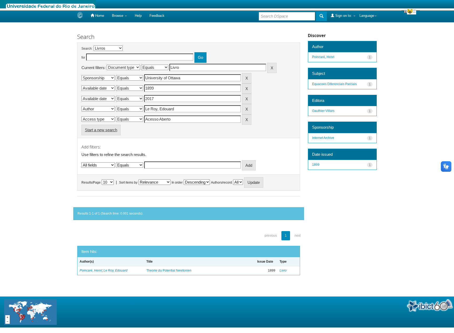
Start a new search (101, 130)
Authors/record (221, 182)
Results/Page (91, 182)
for (83, 57)
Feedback (156, 16)
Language (366, 16)
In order (177, 182)
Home (99, 16)
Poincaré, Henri (91, 270)
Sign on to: (343, 16)
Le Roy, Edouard (115, 270)
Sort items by (128, 182)
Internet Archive (323, 138)
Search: (86, 48)
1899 (315, 164)
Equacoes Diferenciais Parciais (334, 84)
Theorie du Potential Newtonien (169, 270)
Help (138, 16)
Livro (283, 270)
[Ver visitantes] (30, 312)
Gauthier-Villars (323, 111)
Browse (118, 16)
